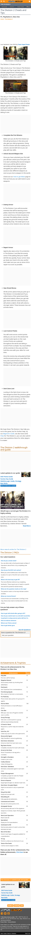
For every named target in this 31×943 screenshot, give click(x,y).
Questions (12, 6)
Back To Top (27, 933)
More (29, 6)
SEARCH (10, 905)
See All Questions (25, 630)
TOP (22, 905)
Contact (5, 933)
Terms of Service (12, 921)
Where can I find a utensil (8, 623)
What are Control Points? (8, 596)
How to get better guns (8, 625)
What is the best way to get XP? (10, 579)
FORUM (16, 905)
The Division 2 (5, 4)
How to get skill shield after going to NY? (13, 613)
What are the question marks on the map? (13, 589)
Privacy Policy (3, 921)
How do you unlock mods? (8, 560)
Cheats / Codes (20, 6)
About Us (9, 933)
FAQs (2, 436)
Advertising (14, 933)
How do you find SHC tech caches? (11, 570)
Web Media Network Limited (8, 917)
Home (2, 19)
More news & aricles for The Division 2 (13, 549)
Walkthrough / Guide (8, 486)
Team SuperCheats (24, 44)
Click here (19, 852)
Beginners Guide (9, 434)
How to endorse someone (8, 620)
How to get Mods (19, 177)
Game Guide (4, 6)
